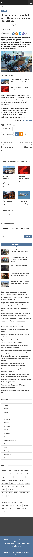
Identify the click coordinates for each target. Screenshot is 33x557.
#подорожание (6, 502)
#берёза (12, 473)
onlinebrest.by (27, 121)
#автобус (16, 470)
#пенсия (17, 499)
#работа (19, 505)
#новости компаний (7, 499)
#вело (16, 477)
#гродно (4, 480)
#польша (21, 502)
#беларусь (5, 473)
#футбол (24, 508)
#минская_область (7, 492)
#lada (7, 124)
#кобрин (27, 483)
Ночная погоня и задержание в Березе (7, 149)
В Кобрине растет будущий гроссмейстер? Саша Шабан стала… (19, 259)
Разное (6, 443)
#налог (4, 496)
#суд (11, 508)
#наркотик (10, 496)
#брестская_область (7, 477)
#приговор (5, 505)
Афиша (6, 405)
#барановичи (24, 470)
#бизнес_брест (20, 473)
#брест (28, 473)
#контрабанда (6, 486)
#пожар (14, 502)
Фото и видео (7, 454)
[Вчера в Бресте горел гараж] (5, 268)
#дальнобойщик (13, 480)
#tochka (4, 470)
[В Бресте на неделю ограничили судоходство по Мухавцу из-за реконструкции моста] (5, 81)
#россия (17, 124)
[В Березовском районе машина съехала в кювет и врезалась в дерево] (5, 276)
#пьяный (12, 505)
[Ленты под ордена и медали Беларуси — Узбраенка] (5, 89)
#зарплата (13, 483)
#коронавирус (15, 486)
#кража (23, 486)
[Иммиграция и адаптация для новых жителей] (24, 195)
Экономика (7, 458)
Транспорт (7, 451)
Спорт (5, 447)
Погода (6, 429)
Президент (7, 433)
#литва (4, 489)
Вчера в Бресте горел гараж (19, 265)
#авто (11, 124)
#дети (21, 480)
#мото (16, 492)
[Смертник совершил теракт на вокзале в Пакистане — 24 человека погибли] (5, 284)
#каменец (20, 483)
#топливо (17, 508)
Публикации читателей (10, 440)
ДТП (5, 415)
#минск (18, 489)
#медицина (11, 489)
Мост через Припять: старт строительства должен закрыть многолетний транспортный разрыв (15, 358)
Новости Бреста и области (9, 3)
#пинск (23, 499)
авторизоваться (6, 231)
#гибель (23, 477)
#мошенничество (24, 492)
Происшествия (8, 436)
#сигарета (4, 508)
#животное (5, 483)
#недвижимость (20, 496)
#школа (4, 511)
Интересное (7, 419)
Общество (7, 426)
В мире (4, 11)
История (6, 422)
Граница (6, 412)
